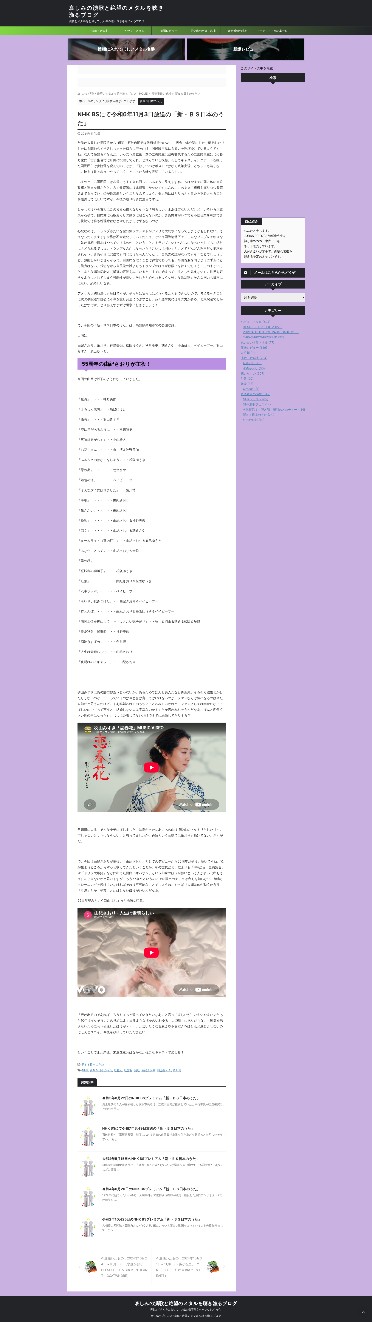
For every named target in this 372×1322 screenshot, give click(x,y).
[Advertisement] (273, 150)
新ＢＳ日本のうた (93, 1064)
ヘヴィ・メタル (134, 30)
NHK (85, 1070)
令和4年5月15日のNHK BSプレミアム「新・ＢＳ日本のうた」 (150, 1158)
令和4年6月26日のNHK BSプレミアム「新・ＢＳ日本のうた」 (151, 1189)
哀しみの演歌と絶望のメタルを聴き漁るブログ (186, 1303)
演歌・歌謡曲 (99, 30)
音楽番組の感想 (237, 30)
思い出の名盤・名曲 (203, 30)
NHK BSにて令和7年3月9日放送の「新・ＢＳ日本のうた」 (148, 1128)
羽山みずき (164, 1070)
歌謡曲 (128, 1070)
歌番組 (118, 1070)
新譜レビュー (168, 30)
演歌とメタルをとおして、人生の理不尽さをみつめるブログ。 (186, 1309)
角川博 (177, 1070)
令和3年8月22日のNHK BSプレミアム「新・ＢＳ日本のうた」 (151, 1098)
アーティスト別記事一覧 (272, 30)
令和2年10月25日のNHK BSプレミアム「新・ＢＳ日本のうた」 (152, 1219)
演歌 (137, 1070)
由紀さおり (148, 1070)
